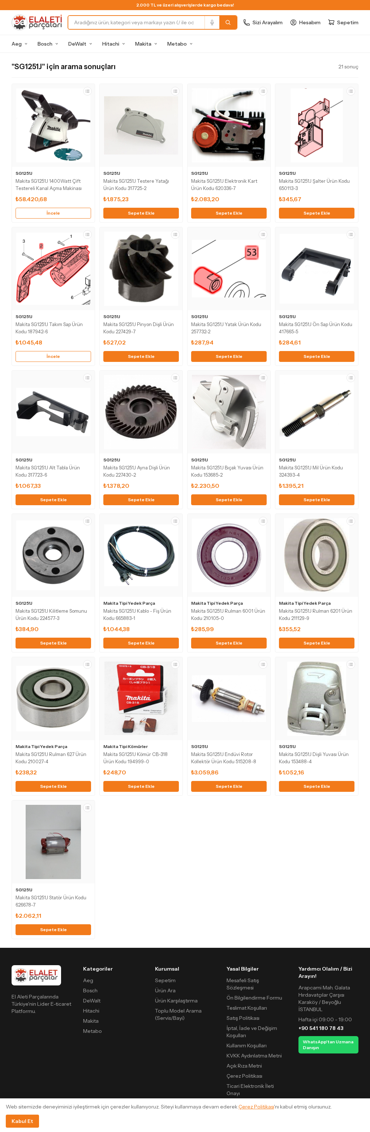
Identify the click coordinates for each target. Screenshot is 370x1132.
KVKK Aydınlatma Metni (254, 1055)
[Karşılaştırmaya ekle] (87, 91)
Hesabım (309, 22)
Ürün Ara (165, 990)
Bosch (45, 44)
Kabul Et (22, 1121)
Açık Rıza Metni (244, 1066)
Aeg (17, 44)
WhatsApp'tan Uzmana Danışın (328, 1044)
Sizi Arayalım (268, 22)
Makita (143, 44)
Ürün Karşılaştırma (176, 1000)
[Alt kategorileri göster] (26, 44)
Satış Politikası (243, 1018)
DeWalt (77, 44)
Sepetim (165, 980)
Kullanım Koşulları (247, 1045)
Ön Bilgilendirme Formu (254, 997)
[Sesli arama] (212, 22)
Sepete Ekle (141, 213)
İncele (53, 213)
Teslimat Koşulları (247, 1008)
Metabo (177, 44)
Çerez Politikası (244, 1076)
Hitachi (110, 44)
